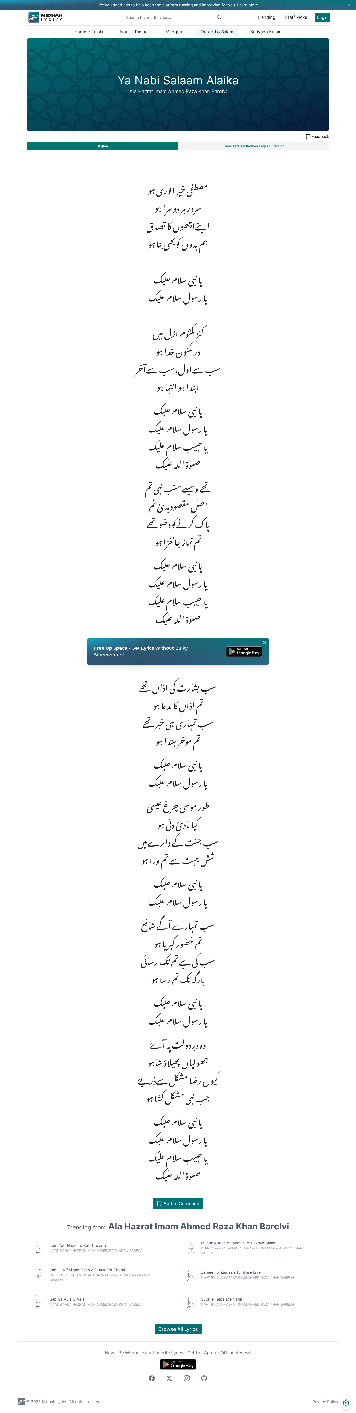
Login (322, 17)
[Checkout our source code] (204, 1378)
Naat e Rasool (134, 31)
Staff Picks (296, 17)
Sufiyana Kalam (266, 31)
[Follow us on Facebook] (152, 1378)
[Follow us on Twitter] (169, 1378)
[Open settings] (346, 1403)
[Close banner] (264, 642)
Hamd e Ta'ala (88, 31)
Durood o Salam (217, 31)
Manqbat (174, 31)
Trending (266, 17)
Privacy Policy (325, 1401)
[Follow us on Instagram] (187, 1378)
